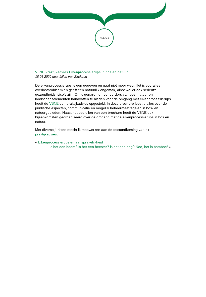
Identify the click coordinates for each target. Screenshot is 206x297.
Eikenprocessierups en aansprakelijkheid (70, 142)
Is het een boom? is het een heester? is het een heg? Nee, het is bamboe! (108, 147)
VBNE (54, 103)
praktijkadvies (46, 134)
